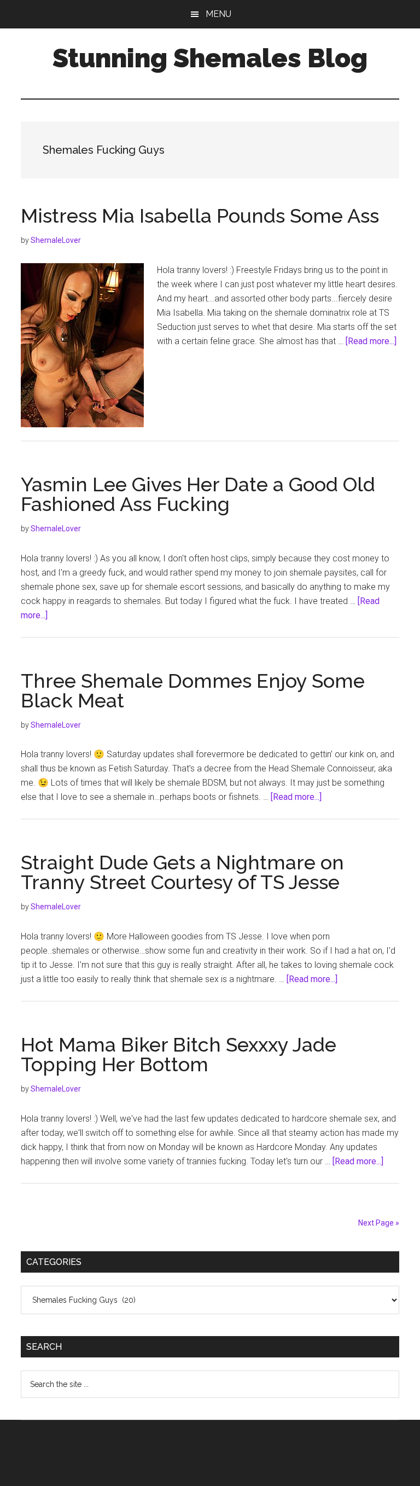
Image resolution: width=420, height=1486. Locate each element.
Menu (218, 14)
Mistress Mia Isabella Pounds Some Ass (200, 215)
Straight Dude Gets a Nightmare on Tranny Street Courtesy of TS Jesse (182, 872)
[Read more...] (371, 341)
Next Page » (378, 1222)
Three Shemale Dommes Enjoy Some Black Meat (193, 690)
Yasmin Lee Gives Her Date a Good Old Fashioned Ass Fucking (198, 494)
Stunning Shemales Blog (210, 58)
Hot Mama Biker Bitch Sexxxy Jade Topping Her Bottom (178, 1054)
